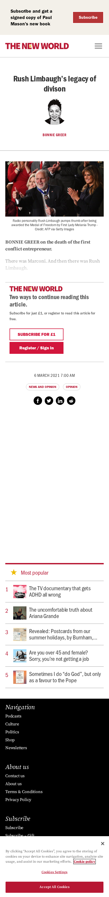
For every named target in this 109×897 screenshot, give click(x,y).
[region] (54, 866)
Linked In (60, 400)
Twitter (49, 400)
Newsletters (16, 747)
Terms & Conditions (23, 791)
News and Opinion (42, 387)
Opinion (72, 387)
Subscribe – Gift (19, 835)
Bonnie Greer (54, 134)
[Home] (37, 46)
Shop (10, 740)
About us (13, 783)
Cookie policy (84, 861)
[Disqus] (54, 479)
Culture (12, 724)
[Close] (102, 843)
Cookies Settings (54, 872)
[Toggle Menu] (98, 46)
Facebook (38, 400)
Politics (12, 732)
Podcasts (13, 716)
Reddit (71, 400)
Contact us (15, 776)
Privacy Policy (18, 799)
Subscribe (88, 17)
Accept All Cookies (54, 887)
